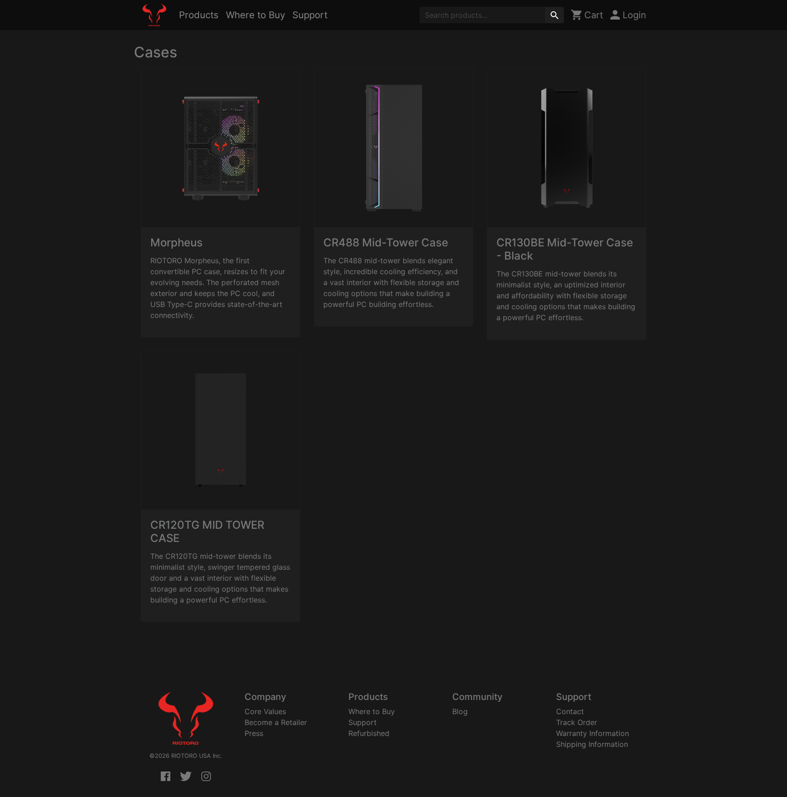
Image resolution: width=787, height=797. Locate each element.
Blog (460, 711)
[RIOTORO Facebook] (165, 777)
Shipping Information (592, 744)
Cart (592, 15)
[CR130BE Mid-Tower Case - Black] (566, 148)
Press (254, 733)
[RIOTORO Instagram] (206, 777)
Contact (570, 711)
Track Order (576, 722)
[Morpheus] (220, 148)
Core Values (265, 711)
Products (199, 14)
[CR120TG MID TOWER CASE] (220, 430)
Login (633, 15)
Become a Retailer (276, 722)
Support (309, 14)
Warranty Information (592, 733)
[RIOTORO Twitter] (185, 777)
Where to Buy (255, 14)
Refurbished (368, 733)
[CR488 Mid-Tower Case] (393, 148)
